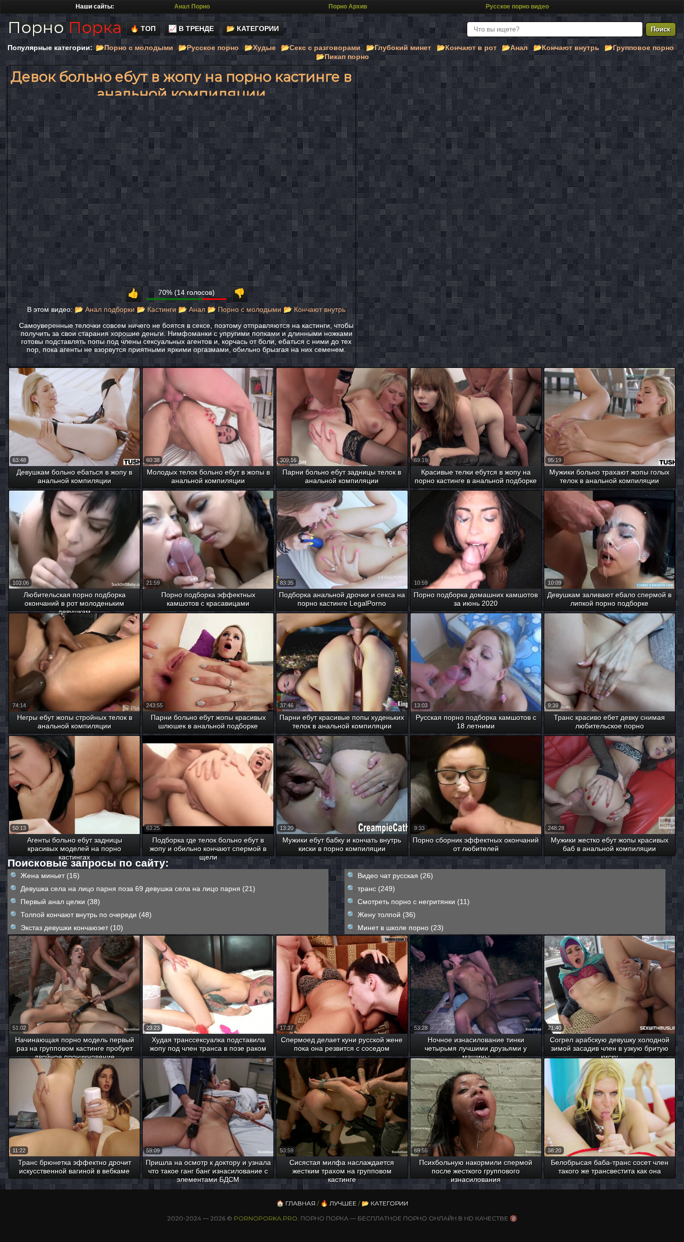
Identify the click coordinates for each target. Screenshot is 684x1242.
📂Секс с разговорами (321, 48)
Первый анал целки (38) (60, 902)
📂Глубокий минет (398, 48)
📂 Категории (252, 29)
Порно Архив (347, 6)
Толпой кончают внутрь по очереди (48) (86, 915)
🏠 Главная (295, 1203)
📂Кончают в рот (467, 48)
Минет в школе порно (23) (401, 928)
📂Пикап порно (342, 57)
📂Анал (515, 48)
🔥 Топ (143, 29)
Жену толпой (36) (387, 915)
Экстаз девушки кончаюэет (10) (72, 928)
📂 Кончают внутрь (314, 309)
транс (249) (376, 889)
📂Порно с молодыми (134, 48)
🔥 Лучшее (338, 1203)
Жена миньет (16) (50, 876)
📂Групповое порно (639, 48)
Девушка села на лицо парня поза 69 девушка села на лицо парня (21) (138, 889)
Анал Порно (192, 6)
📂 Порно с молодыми (244, 309)
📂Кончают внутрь (566, 48)
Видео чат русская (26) (395, 876)
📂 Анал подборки (105, 309)
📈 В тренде (191, 29)
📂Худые (260, 48)
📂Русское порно (208, 48)
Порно (65, 27)
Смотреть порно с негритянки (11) (414, 902)
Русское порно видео (517, 6)
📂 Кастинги (156, 309)
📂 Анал (191, 309)
